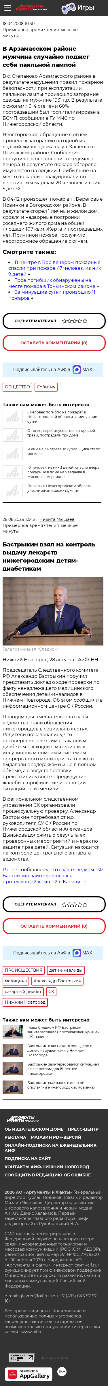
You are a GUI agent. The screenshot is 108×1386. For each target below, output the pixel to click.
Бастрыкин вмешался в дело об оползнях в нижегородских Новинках (61, 1085)
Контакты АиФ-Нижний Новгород (47, 1166)
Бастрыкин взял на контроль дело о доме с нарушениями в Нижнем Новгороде (59, 1050)
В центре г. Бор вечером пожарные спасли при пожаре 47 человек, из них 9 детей (54, 268)
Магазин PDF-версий (56, 1137)
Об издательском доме (34, 1129)
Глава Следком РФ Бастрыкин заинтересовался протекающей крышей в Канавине (63, 1032)
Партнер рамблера (54, 1358)
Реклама (15, 1137)
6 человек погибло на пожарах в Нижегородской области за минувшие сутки (62, 417)
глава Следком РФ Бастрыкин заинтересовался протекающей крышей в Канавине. (53, 875)
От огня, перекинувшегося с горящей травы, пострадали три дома (61, 432)
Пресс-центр (83, 1129)
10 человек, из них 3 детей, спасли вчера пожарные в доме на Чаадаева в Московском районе (63, 472)
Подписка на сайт (28, 1158)
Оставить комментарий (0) (54, 342)
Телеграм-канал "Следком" (31, 649)
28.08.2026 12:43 (19, 519)
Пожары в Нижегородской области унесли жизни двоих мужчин (59, 488)
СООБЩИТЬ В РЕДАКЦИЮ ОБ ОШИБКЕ (48, 1175)
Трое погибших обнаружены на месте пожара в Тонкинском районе (51, 283)
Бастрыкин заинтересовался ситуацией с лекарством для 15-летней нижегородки (63, 1069)
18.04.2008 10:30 (19, 23)
